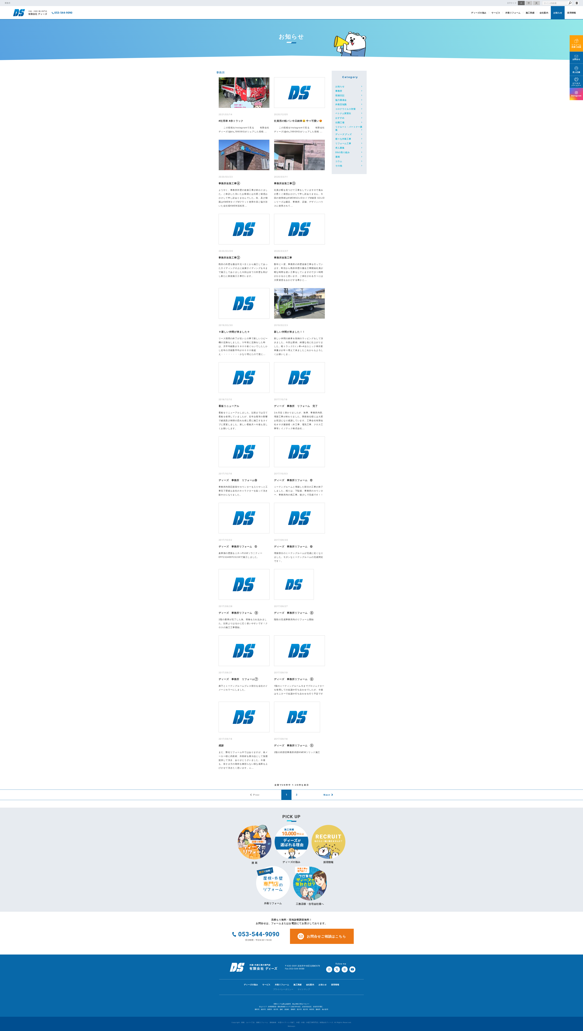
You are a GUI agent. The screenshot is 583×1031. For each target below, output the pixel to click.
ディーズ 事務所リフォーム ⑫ (293, 480)
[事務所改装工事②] (244, 229)
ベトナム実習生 (343, 113)
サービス (495, 12)
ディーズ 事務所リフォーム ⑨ (238, 612)
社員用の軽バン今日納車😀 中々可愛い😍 (298, 120)
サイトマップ (304, 989)
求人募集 (339, 147)
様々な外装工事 (343, 138)
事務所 (220, 72)
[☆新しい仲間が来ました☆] (244, 303)
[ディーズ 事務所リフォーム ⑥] (299, 651)
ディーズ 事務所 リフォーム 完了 (296, 405)
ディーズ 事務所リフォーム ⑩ (293, 546)
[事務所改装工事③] (299, 155)
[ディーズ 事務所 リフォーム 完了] (299, 377)
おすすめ (339, 118)
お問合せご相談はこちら (326, 936)
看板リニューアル (229, 405)
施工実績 (530, 12)
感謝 (221, 745)
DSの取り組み (342, 152)
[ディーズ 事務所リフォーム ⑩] (299, 518)
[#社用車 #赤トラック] (244, 92)
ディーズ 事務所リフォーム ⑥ (294, 679)
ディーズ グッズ (343, 134)
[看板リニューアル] (244, 377)
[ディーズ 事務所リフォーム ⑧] (294, 584)
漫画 (337, 156)
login (576, 3)
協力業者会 (341, 100)
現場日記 (339, 95)
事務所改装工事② (229, 257)
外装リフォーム (513, 12)
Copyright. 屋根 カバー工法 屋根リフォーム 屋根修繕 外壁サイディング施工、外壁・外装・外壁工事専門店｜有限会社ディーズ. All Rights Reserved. (292, 1022)
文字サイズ (512, 3)
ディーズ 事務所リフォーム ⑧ (294, 612)
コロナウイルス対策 (345, 109)
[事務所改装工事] (299, 229)
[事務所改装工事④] (244, 155)
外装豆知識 (341, 104)
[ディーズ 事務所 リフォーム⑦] (244, 651)
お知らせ (557, 12)
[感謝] (244, 717)
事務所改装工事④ (229, 183)
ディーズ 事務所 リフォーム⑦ (238, 679)
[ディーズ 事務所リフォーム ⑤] (297, 717)
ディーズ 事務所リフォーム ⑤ (294, 745)
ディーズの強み (478, 12)
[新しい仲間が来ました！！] (299, 303)
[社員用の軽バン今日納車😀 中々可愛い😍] (299, 92)
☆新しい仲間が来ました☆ (234, 331)
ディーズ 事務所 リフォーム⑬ (238, 480)
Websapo (291, 1026)
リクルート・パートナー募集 (348, 128)
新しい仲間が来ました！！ (289, 331)
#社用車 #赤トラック (231, 120)
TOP (575, 985)
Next (327, 794)
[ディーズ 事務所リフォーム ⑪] (244, 518)
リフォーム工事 (343, 143)
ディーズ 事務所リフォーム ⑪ (238, 546)
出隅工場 (339, 122)
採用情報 (571, 12)
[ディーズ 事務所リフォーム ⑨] (244, 584)
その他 (338, 165)
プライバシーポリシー (283, 989)
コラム (338, 161)
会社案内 (544, 12)
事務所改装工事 (283, 257)
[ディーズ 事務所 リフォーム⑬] (244, 452)
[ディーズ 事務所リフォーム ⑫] (299, 452)
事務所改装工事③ (285, 183)
